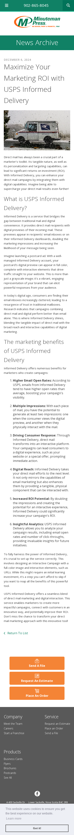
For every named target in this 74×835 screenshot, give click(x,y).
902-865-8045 (36, 5)
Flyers (7, 763)
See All (8, 777)
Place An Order (37, 696)
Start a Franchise (14, 733)
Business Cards (13, 759)
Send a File (51, 733)
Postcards (10, 773)
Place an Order (54, 728)
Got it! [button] (37, 828)
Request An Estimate (37, 681)
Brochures (10, 768)
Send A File (37, 666)
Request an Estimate (57, 723)
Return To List (17, 633)
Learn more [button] (13, 818)
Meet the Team (13, 723)
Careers (8, 728)
